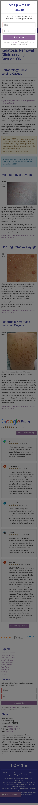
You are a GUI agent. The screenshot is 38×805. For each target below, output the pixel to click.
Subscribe (19, 37)
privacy (15, 42)
